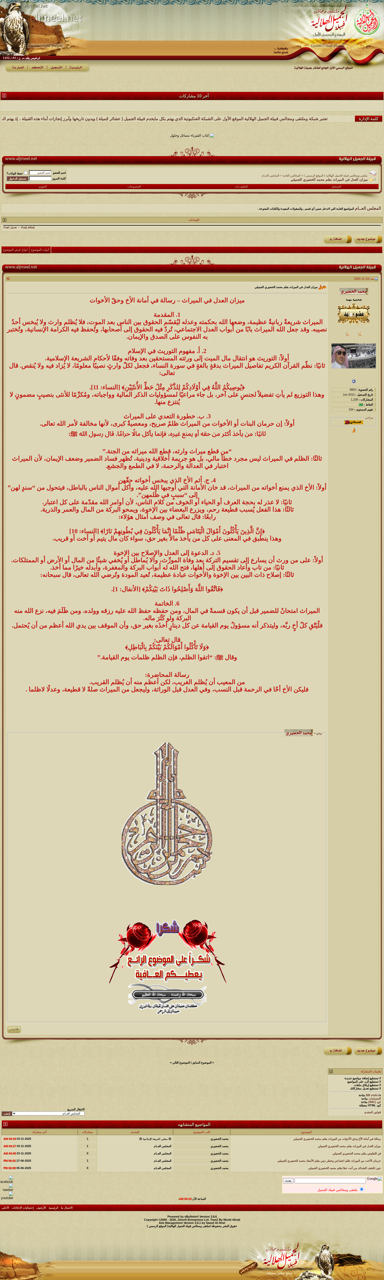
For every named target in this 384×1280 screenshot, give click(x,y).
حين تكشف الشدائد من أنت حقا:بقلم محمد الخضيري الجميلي (344, 1168)
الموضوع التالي (181, 1062)
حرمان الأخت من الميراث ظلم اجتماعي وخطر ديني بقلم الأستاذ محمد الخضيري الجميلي (329, 1160)
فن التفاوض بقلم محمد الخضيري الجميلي (357, 1153)
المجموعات (134, 186)
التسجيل (336, 186)
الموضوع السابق (202, 1062)
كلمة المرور (59, 178)
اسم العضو (59, 172)
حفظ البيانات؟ (15, 173)
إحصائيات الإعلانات (23, 1207)
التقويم (43, 186)
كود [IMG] (374, 1101)
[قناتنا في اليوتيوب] (6, 1198)
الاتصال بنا (67, 1207)
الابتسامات (375, 1098)
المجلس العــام (270, 175)
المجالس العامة (291, 175)
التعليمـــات (241, 186)
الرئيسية (53, 1207)
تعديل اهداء (10, 227)
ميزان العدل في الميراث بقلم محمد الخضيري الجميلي (349, 1146)
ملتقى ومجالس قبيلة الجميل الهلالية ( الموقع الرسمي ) (336, 175)
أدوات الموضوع (40, 249)
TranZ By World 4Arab (225, 1219)
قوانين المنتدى (372, 1112)
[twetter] (6, 1190)
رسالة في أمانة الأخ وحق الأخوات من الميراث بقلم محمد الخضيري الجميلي (337, 1138)
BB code (372, 1095)
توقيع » (317, 733)
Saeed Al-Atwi (215, 1222)
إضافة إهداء (27, 227)
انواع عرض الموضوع (15, 249)
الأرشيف (41, 1207)
